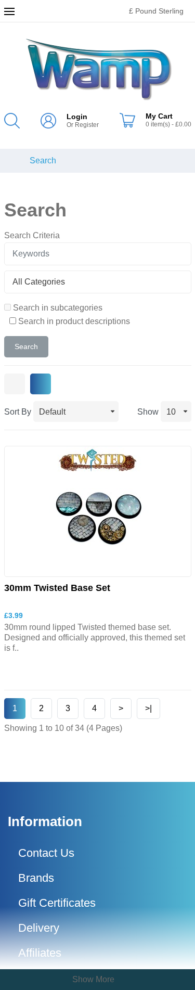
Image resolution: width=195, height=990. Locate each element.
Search (43, 161)
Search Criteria (32, 235)
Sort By (17, 411)
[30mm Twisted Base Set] (98, 510)
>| (148, 708)
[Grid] (14, 384)
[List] (40, 384)
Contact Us (46, 852)
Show (148, 411)
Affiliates (39, 952)
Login (77, 116)
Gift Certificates (57, 902)
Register (87, 124)
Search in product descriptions (73, 321)
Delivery (38, 927)
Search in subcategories (56, 307)
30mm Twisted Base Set (57, 588)
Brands (36, 877)
